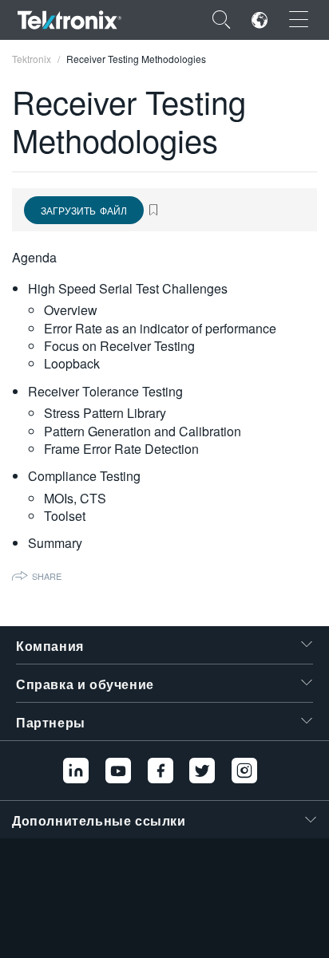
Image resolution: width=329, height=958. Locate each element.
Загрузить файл (84, 210)
